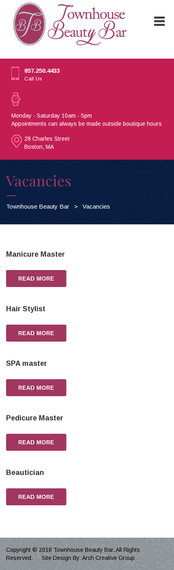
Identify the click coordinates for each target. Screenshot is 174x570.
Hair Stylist (25, 309)
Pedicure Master (34, 418)
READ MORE (36, 278)
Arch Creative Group (108, 558)
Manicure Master (35, 254)
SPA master (26, 363)
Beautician (25, 473)
